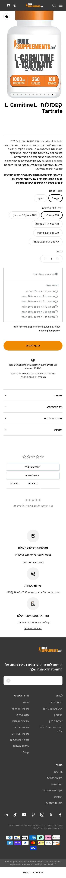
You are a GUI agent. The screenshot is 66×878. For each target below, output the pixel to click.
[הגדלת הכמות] (44, 258)
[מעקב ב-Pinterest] (33, 814)
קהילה (25, 752)
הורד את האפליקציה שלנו (51, 729)
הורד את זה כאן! (33, 628)
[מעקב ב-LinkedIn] (6, 814)
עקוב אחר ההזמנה (52, 790)
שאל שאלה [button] (31, 475)
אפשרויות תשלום (19, 739)
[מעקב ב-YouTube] (24, 814)
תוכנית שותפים (54, 802)
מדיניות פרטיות (20, 708)
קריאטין (58, 714)
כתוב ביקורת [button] (31, 467)
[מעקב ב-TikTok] (15, 814)
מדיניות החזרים (20, 733)
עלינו (26, 702)
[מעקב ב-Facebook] (60, 814)
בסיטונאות (56, 784)
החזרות (58, 796)
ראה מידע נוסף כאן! (33, 562)
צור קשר (57, 771)
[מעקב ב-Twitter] (51, 814)
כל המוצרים (55, 702)
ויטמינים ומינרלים (52, 708)
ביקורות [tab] (35, 483)
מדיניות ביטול (21, 727)
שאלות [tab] (16, 483)
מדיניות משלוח (20, 721)
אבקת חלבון (55, 721)
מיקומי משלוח (21, 746)
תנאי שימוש (22, 714)
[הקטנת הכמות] (58, 258)
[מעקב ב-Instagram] (42, 814)
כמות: (59, 251)
